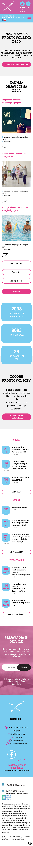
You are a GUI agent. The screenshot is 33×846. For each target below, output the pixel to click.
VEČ (5, 148)
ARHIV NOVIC (16, 492)
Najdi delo (16, 292)
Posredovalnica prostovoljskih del (16, 64)
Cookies (22, 839)
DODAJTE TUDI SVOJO (15, 402)
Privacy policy (14, 839)
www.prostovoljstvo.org (19, 804)
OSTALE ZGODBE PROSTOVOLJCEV (16, 416)
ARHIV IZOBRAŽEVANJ (16, 614)
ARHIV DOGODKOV (16, 552)
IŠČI (28, 8)
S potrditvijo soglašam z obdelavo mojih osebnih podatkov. (17, 681)
